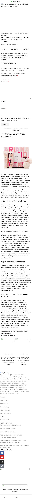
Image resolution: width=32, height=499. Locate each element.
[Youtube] (2, 457)
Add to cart (14, 49)
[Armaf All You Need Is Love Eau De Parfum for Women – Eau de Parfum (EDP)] (8, 345)
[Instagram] (2, 462)
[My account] (30, 1)
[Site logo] (16, 1)
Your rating (5, 79)
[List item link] (15, 397)
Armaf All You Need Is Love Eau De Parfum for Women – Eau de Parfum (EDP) (8, 358)
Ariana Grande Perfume (20, 33)
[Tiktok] (2, 466)
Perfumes (9, 33)
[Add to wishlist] (2, 52)
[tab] (8, 129)
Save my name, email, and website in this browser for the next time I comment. (15, 119)
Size (2, 44)
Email (3, 108)
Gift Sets (3, 35)
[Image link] (5, 372)
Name (3, 101)
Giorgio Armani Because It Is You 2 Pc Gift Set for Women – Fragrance (23, 358)
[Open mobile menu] (1, 1)
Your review (5, 82)
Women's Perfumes (8, 362)
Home (3, 33)
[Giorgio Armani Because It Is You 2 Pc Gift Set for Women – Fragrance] (23, 345)
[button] (3, 17)
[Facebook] (2, 453)
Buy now (26, 49)
